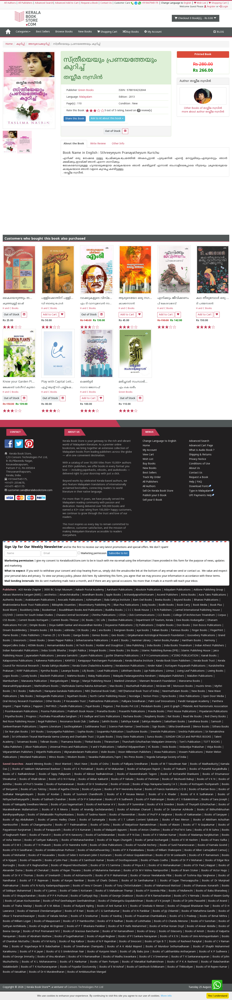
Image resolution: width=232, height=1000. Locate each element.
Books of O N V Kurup (62, 779)
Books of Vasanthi (31, 860)
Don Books (183, 625)
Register (211, 6)
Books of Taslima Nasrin (91, 814)
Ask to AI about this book (106, 118)
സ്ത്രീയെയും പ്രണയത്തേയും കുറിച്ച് (110, 64)
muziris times (204, 686)
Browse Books (64, 31)
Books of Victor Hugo (214, 870)
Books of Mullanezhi (181, 890)
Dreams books (38, 630)
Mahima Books (76, 676)
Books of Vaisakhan (14, 972)
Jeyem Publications (91, 655)
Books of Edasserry (170, 931)
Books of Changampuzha (36, 824)
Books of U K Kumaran (77, 830)
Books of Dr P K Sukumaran (85, 799)
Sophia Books (85, 731)
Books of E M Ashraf (111, 966)
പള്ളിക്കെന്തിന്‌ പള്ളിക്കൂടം (60, 298)
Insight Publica (77, 650)
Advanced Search (44, 3)
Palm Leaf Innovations (161, 701)
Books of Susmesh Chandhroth (83, 794)
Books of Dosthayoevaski (122, 860)
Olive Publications (189, 696)
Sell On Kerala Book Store (158, 490)
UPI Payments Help (200, 495)
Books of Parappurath (47, 830)
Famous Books (180, 630)
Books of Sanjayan (215, 814)
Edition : (127, 97)
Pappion (38, 706)
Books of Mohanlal (14, 855)
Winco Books (57, 757)
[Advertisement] (116, 202)
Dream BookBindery (15, 630)
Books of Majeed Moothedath (69, 865)
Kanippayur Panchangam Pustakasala (100, 660)
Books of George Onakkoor (117, 895)
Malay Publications (99, 676)
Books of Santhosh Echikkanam (145, 966)
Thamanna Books (71, 742)
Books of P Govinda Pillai (150, 890)
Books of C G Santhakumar (103, 911)
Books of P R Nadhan (110, 921)
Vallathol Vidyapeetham (131, 747)
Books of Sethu (99, 824)
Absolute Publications (148, 589)
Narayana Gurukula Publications (63, 691)
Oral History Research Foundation (23, 701)
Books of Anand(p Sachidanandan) (92, 809)
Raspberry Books (154, 716)
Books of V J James (45, 890)
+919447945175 (150, 3)
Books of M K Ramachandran (153, 895)
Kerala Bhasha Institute (139, 660)
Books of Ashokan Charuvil (133, 809)
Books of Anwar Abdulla (201, 926)
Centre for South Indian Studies (34, 615)
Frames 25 (49, 635)
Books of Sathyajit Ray (84, 895)
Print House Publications (181, 711)
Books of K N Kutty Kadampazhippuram (46, 885)
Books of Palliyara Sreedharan (130, 764)
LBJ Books (88, 671)
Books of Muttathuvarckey (93, 850)
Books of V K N (206, 779)
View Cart (148, 454)
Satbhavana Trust (95, 726)
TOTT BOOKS (211, 742)
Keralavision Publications (130, 665)
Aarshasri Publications (120, 589)
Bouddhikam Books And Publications (80, 610)
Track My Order (152, 477)
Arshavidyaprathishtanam (139, 594)
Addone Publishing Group (208, 589)
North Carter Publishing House (108, 696)
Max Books (116, 686)
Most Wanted (63, 764)
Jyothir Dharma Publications (122, 655)
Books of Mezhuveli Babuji (178, 779)
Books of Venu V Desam (87, 885)
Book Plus (216, 605)
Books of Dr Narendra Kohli (70, 845)
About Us (194, 468)
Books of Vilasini (170, 824)
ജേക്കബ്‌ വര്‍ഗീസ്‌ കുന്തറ (19, 387)
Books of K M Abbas (47, 906)
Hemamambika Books (60, 645)
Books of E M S (12, 845)
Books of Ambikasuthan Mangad (86, 972)
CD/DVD (8, 615)
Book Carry (183, 605)
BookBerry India (29, 610)
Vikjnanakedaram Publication (81, 752)
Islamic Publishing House (195, 650)
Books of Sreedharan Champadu (83, 946)
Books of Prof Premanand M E (41, 931)
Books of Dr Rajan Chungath (114, 840)
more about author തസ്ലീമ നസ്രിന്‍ (203, 111)
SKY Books (37, 731)
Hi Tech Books (84, 645)
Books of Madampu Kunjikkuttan (199, 835)
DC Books (88, 620)
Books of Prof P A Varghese (155, 814)
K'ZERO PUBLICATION (184, 655)
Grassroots (19, 640)
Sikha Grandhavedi (179, 726)
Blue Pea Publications (126, 605)
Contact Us (106, 3)
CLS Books (164, 615)
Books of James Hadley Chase (56, 819)
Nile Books (26, 696)
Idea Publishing (135, 645)
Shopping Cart (219, 3)
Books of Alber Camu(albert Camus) (205, 850)
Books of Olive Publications (106, 845)
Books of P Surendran (131, 804)
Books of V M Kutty (44, 941)
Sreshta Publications (190, 731)
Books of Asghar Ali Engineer (46, 926)
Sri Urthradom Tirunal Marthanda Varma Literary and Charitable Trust (53, 736)
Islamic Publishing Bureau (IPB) (160, 650)
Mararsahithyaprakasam (17, 686)
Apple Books (113, 594)
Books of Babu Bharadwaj (211, 890)
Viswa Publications (165, 752)
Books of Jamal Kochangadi (151, 840)
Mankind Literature (125, 681)
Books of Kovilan (48, 794)
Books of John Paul (56, 860)
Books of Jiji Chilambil (165, 911)
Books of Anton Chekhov (145, 830)
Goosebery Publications (201, 635)
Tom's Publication (189, 742)
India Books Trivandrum (178, 645)
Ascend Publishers (167, 594)
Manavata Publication (34, 681)
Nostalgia (134, 696)
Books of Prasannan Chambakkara (145, 916)
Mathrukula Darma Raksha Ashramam (84, 686)
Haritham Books (191, 640)
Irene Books (116, 650)
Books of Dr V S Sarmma (105, 865)
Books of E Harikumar (73, 961)
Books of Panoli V (40, 835)
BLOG (220, 32)
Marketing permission (93, 553)
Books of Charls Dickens (103, 880)
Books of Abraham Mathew (34, 936)
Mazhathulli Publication (139, 686)
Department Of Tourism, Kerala (154, 620)
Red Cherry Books (215, 716)
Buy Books (132, 32)
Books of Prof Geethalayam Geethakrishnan (69, 901)
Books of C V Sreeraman (153, 956)
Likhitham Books (131, 671)
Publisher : (80, 90)
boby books (149, 605)
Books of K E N (169, 936)
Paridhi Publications (70, 706)
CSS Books (9, 620)
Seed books (142, 726)
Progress (31, 716)
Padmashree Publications (104, 701)
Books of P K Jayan (31, 951)
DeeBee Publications (120, 620)
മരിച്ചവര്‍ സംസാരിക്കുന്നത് (138, 382)
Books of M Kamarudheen (118, 931)
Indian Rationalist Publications (20, 650)
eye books (143, 630)
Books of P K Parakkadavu (128, 850)
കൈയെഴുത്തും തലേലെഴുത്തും (26, 298)
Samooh (216, 721)
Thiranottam (111, 742)
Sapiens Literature (50, 726)
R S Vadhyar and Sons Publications (100, 716)
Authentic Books (12, 600)
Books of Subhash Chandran (49, 799)
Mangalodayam (59, 681)
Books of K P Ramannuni (204, 855)
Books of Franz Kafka (214, 840)
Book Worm (10, 610)
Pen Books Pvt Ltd (127, 706)
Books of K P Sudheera (213, 951)
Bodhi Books (166, 605)
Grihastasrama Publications (92, 640)
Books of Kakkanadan (188, 814)
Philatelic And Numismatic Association (205, 706)
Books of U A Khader (162, 794)
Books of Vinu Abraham (51, 956)
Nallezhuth (35, 691)
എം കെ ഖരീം (127, 387)
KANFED (70, 660)
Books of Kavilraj (111, 916)
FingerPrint (216, 630)
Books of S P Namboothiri (78, 921)
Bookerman (49, 610)
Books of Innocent (130, 941)
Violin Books (108, 752)
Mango (75, 681)
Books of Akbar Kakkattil (93, 779)
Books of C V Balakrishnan (182, 799)
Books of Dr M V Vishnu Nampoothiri (145, 870)
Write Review (98, 143)
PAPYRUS (51, 706)
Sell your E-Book (152, 500)
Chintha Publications (104, 615)
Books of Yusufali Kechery (140, 845)
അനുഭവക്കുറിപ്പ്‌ (38, 44)
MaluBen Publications (200, 676)
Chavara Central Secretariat (72, 615)
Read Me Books (192, 716)
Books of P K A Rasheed (182, 961)
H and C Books (10, 308)
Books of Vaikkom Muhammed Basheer (36, 769)
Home (9, 44)
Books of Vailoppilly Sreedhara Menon (25, 804)
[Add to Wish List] (62, 315)
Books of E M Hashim (184, 840)
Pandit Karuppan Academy (193, 701)
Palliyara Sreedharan (133, 701)
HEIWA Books (36, 645)
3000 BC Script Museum (58, 589)
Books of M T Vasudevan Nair (169, 764)
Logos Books (10, 676)
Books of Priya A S (134, 865)
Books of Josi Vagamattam (67, 804)
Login (224, 6)
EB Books (56, 630)
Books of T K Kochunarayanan (39, 966)
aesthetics (50, 594)
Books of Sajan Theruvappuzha (179, 880)
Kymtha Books (49, 671)
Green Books (125, 392)
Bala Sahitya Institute (117, 600)
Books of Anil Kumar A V (100, 804)
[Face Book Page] (9, 447)
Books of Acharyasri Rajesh (143, 769)
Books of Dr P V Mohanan (186, 860)
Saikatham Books (174, 721)
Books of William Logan (17, 921)
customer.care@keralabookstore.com (29, 490)
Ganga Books (81, 635)
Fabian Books (160, 630)
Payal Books (92, 706)
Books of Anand (217, 901)
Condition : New (128, 103)
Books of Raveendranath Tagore (137, 774)
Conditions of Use (199, 463)
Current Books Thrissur (65, 620)
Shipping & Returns (200, 454)
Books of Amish (194, 931)
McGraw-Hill (163, 686)
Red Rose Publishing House (19, 721)
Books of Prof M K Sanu (177, 830)
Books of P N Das (129, 835)
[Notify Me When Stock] (125, 131)
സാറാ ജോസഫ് (90, 387)
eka (94, 630)
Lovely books (29, 676)
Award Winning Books (38, 764)
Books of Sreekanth (48, 875)
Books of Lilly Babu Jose (134, 951)
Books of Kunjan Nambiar (68, 880)
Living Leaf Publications (191, 671)
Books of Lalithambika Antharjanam (174, 951)
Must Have (80, 764)
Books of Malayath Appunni (110, 830)
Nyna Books (168, 696)
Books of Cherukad (37, 870)
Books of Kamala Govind (212, 845)
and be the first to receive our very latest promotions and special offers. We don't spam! (86, 547)
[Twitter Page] (19, 447)
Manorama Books (189, 681)
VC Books (153, 747)
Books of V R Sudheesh (119, 799)
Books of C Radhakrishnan (19, 774)
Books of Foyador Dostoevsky (78, 966)
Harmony (209, 640)
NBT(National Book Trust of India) (138, 691)
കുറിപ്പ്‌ (20, 44)
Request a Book (89, 3)
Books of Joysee (91, 789)
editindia (69, 630)
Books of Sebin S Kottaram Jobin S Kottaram (85, 855)
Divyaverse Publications (119, 625)
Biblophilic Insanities (64, 605)
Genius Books (100, 635)
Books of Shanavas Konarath (201, 885)
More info (166, 995)
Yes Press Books (133, 757)
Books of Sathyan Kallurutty (41, 840)
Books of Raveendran (122, 814)
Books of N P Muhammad (111, 875)
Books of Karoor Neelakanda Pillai (150, 875)
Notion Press (151, 696)
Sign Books (158, 726)
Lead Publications (107, 671)
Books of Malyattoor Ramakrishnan (134, 824)
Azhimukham (93, 600)
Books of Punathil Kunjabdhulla (208, 769)
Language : (79, 97)
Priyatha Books (14, 716)
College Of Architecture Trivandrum (194, 615)
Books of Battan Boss (202, 789)
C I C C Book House (137, 610)
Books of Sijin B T (155, 941)
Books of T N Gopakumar (199, 824)
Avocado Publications (70, 600)
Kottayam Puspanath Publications (185, 665)
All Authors (10, 3)
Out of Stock (112, 131)
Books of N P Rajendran (101, 941)
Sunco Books (155, 736)
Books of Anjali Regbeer (101, 936)
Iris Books (133, 650)
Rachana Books (132, 716)
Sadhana (94, 721)
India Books (154, 645)
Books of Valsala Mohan (52, 916)
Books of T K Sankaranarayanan (190, 956)
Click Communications (142, 615)
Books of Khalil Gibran (32, 779)
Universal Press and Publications (69, 747)
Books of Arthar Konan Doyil (166, 926)
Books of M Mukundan (110, 769)
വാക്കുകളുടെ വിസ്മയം (97, 298)
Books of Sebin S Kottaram (76, 890)
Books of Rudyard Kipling (78, 906)
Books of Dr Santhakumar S (138, 880)
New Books (85, 31)
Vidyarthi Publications (48, 752)
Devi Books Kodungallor (190, 620)
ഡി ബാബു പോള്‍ (52, 303)
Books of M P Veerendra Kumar (123, 789)
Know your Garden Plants (20, 382)
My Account (154, 32)
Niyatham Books (77, 696)
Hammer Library (141, 640)
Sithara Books (220, 726)
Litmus (170, 671)
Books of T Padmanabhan (71, 824)
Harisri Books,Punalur (166, 640)
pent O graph (172, 706)
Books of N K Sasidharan (17, 850)
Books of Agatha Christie (64, 789)
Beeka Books (163, 600)
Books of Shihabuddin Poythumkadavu (51, 814)
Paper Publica (22, 706)
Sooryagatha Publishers (60, 731)
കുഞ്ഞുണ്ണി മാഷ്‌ (13, 303)
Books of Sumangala (92, 819)
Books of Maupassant (47, 921)
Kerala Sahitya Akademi (55, 665)
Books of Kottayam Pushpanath (199, 784)
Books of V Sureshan (203, 921)
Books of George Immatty (18, 956)
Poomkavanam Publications (21, 711)
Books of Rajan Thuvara (65, 870)
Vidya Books (214, 747)
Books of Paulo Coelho (154, 860)
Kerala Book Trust (204, 660)
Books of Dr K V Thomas (18, 875)
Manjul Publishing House (96, 681)
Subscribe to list (118, 553)
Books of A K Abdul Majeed (124, 946)
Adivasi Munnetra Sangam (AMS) (22, 594)
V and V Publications (102, 747)
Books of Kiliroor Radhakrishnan (93, 774)
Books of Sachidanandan (100, 835)
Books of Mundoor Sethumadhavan (167, 946)
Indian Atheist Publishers (209, 645)
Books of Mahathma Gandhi (198, 911)
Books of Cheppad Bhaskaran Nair (188, 906)
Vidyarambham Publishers (18, 752)
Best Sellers (43, 31)
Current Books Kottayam (33, 620)
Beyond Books (182, 600)
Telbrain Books (49, 742)
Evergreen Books (124, 630)
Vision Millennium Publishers (134, 752)
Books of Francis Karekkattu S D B (165, 789)
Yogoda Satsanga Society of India (166, 757)
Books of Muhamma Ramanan (102, 870)
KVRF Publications (27, 671)
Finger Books (199, 630)
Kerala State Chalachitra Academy (92, 665)
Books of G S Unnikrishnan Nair (65, 951)
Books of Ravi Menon (175, 819)
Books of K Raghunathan (33, 865)
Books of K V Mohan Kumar (159, 835)
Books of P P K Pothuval (53, 895)
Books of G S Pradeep (182, 916)
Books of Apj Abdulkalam (18, 819)
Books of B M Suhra (206, 830)
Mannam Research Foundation (157, 681)
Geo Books (118, 635)
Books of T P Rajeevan (34, 880)
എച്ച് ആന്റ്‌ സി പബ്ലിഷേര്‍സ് (58, 387)
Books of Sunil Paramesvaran (177, 845)
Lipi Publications (153, 671)
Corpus (222, 615)
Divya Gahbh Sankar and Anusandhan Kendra (75, 625)
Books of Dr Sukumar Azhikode (173, 809)
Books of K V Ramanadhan (84, 956)
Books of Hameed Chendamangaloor (39, 911)
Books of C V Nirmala (186, 895)
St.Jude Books (105, 736)
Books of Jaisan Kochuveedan (22, 901)
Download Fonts (199, 486)
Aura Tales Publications (212, 594)
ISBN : (132, 90)
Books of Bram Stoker (184, 870)
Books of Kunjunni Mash (102, 951)
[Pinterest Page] (29, 447)
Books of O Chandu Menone (171, 921)
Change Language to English (159, 441)
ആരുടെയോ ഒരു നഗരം (136, 298)
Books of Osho (99, 764)
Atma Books (188, 594)
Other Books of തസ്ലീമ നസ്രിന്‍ (203, 108)
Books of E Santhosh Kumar (87, 860)
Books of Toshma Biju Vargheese (195, 875)
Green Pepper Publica (60, 640)
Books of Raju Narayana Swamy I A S (154, 784)
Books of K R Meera (55, 809)
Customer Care (136, 3)
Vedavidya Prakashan (191, 747)
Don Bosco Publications (207, 625)
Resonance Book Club (73, 721)
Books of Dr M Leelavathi (171, 855)
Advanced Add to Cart (66, 3)
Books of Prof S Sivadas (28, 784)
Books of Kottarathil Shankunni (179, 774)
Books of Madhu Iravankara (119, 956)
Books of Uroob (120, 784)
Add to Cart (50, 314)
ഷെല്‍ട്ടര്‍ (86, 382)
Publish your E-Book (154, 495)
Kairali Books (209, 655)
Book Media (200, 605)
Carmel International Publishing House (197, 610)
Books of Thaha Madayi (17, 906)
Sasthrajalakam (73, 726)
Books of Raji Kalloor (71, 941)
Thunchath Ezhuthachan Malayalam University (149, 742)
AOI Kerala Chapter (29, 589)
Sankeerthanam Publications (19, 726)
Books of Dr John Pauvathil (189, 901)
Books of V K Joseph (158, 901)
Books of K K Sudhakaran (197, 794)
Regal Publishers (47, 721)
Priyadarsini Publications (213, 711)
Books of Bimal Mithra (213, 916)
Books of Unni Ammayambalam (200, 936)
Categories (22, 31)
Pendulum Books (151, 706)
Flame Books (10, 635)
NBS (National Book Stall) (100, 691)
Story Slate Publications (130, 736)
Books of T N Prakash (37, 845)
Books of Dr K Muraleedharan (46, 972)
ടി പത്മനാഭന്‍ (205, 303)
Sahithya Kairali (130, 721)
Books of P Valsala (122, 779)
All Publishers (25, 3)
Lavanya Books (70, 671)
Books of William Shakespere (164, 850)
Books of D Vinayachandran (19, 895)
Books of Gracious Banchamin (81, 931)
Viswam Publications (191, 752)
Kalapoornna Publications (18, 660)
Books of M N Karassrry (68, 835)
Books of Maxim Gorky (215, 895)
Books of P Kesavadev (41, 855)
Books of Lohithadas (138, 921)
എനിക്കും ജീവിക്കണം (173, 298)
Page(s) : (74, 103)
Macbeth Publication (52, 676)
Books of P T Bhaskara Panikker (86, 926)
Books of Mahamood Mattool (162, 885)
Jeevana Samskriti (67, 655)
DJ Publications (144, 625)
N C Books (19, 691)
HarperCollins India (14, 645)
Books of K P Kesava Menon (125, 794)
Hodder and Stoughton (109, 645)
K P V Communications (155, 655)
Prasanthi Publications (132, 711)
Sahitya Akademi (151, 721)
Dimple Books (37, 625)
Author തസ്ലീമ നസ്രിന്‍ (195, 81)
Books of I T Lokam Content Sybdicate (133, 819)
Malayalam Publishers (171, 676)
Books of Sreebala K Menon (147, 906)
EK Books (83, 630)
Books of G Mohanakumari (164, 865)
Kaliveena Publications (49, 660)
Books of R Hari (74, 911)
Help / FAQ (195, 481)
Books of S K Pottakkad (78, 769)
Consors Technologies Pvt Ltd (85, 987)
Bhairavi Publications (206, 600)
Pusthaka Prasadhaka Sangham (58, 716)
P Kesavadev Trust (75, 701)
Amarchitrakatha (69, 594)
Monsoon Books (183, 686)
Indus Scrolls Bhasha (53, 650)
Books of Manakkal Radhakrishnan (143, 961)
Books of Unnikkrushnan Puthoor (55, 850)
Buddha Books (114, 610)
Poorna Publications (53, 711)
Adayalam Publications (177, 589)
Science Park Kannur (121, 726)
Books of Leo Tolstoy (33, 789)
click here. (88, 576)
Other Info (118, 143)
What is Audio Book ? (201, 450)
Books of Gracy (146, 931)
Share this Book (74, 118)
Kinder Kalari (155, 665)
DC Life (100, 620)
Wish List (201, 3)
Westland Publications (33, 757)
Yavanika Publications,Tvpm (104, 757)
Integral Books (97, 650)
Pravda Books (156, 711)
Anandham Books (92, 594)
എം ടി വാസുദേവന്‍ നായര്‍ (97, 303)
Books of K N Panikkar (136, 911)
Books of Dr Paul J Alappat (200, 865)
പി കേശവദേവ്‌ (166, 303)
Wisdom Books (76, 757)
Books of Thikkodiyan (180, 966)
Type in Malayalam (200, 490)
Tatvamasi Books (26, 742)
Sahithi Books (110, 721)
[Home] (8, 31)
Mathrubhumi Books (46, 686)
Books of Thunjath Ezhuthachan (196, 804)
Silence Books (201, 726)
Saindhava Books (198, 721)
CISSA (122, 615)
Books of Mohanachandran (77, 840)
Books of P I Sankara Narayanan (137, 936)
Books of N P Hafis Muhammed (127, 926)
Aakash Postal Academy (90, 589)
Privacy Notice (197, 459)
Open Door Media (213, 696)
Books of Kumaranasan (60, 784)
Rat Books (173, 716)
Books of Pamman (147, 779)
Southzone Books (137, 731)
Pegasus (108, 706)
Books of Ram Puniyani (104, 961)
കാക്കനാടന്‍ (127, 303)
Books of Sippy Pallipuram (55, 774)
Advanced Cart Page (201, 445)
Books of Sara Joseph (214, 799)
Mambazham (10, 681)
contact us (194, 571)
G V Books (64, 635)
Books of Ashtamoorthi (78, 875)
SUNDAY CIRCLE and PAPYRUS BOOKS (188, 736)
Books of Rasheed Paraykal (185, 941)
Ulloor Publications (36, 747)
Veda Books (169, 747)
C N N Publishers (162, 610)
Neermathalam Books (175, 691)
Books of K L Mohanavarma (39, 961)
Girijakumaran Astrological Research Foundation (155, 635)
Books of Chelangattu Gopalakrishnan (120, 901)
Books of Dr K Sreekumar (92, 784)
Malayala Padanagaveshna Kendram (134, 676)
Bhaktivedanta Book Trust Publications (26, 605)
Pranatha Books (106, 711)
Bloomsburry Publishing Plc (95, 605)
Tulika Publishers (12, 747)
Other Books (53, 701)
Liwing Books (215, 671)
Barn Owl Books (142, 600)
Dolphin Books (165, 625)
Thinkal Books (92, 742)
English (187, 3)
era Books (105, 630)
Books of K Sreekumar (84, 916)
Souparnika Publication (110, 731)
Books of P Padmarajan (150, 799)
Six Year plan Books (16, 731)
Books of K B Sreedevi (160, 804)
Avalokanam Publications (40, 600)
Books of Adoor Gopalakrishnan (134, 855)
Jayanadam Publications (40, 655)
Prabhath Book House (80, 711)
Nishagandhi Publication (50, 696)
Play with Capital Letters (58, 382)
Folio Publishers (30, 635)
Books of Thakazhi (174, 769)
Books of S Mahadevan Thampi (114, 890)
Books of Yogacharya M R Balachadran (36, 946)
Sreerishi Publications (162, 731)
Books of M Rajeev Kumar (211, 966)
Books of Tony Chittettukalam (123, 885)
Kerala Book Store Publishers (173, 660)
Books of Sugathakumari (69, 936)
